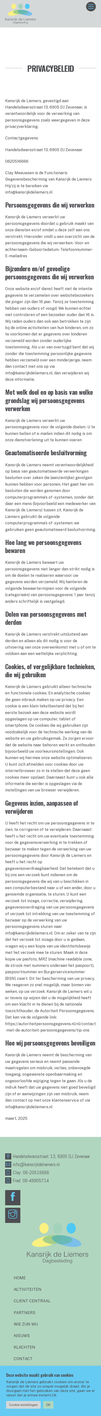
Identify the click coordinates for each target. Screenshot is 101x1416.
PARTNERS (24, 1312)
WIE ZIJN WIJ (26, 1324)
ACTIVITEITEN (27, 1289)
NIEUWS (22, 1335)
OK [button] (48, 1405)
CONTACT (23, 1358)
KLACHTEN (24, 1347)
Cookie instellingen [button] (23, 1405)
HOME (20, 1278)
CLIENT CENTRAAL (32, 1301)
